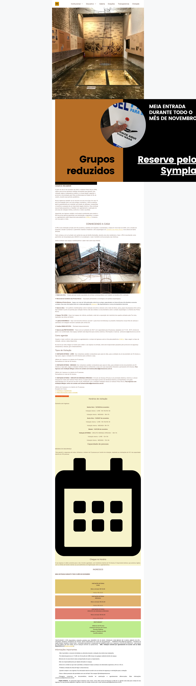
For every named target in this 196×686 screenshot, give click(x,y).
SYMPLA (88, 217)
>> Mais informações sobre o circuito (66, 392)
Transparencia (123, 4)
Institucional (76, 4)
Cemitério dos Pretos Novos (114, 229)
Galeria (102, 4)
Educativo (90, 4)
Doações (111, 4)
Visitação (135, 4)
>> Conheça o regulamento (63, 390)
